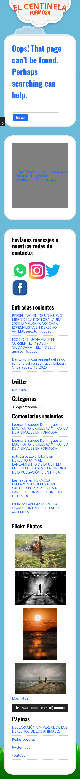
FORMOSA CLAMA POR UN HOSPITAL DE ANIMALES (36, 508)
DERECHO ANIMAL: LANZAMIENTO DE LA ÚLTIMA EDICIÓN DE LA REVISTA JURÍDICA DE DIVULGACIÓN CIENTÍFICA (39, 466)
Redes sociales (23, 739)
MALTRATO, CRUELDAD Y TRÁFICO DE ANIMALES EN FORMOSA (40, 430)
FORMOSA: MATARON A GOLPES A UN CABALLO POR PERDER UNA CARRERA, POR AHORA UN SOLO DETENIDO (38, 488)
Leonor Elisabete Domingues (35, 424)
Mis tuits (19, 389)
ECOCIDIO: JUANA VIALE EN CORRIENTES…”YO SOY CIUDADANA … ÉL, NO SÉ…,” (34, 343)
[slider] (34, 708)
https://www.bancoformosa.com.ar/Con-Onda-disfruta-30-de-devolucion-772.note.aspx (47, 175)
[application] (40, 708)
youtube (18, 755)
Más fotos (20, 698)
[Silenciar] (51, 708)
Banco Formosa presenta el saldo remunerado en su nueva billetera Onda (39, 363)
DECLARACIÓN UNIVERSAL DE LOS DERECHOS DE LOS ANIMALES (39, 729)
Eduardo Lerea (23, 504)
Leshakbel (20, 480)
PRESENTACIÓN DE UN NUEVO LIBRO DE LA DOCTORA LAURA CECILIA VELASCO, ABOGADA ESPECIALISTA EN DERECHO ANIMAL (37, 323)
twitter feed (21, 747)
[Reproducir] (17, 708)
